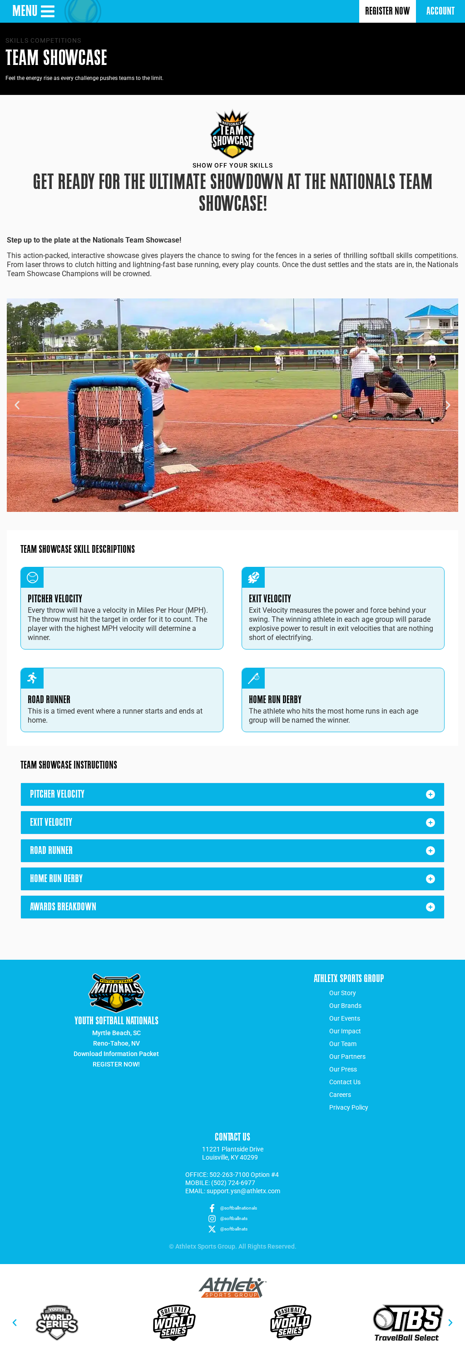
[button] (17, 405)
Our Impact (345, 1031)
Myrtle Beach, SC (116, 1033)
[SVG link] (232, 1288)
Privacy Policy (348, 1107)
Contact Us (345, 1082)
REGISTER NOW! (116, 1064)
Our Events (344, 1018)
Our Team (342, 1043)
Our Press (343, 1069)
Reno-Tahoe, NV (116, 1043)
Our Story (342, 993)
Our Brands (345, 1005)
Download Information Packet (116, 1053)
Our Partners (347, 1056)
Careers (340, 1094)
